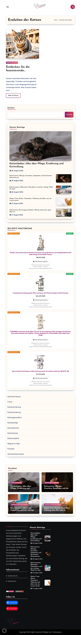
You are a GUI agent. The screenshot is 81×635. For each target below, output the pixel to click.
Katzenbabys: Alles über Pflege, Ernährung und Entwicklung (20, 488)
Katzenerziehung (14, 412)
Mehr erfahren (13, 95)
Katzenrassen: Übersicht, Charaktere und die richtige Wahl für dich (22, 510)
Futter (10, 402)
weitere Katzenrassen (16, 454)
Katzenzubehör (13, 438)
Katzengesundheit (15, 417)
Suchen (11, 108)
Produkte (11, 449)
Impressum (12, 581)
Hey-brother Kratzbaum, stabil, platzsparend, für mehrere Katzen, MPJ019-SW (40, 371)
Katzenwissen (12, 62)
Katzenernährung (14, 407)
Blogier (46, 632)
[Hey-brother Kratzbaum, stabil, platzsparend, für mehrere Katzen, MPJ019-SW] (40, 361)
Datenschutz (13, 576)
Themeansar (56, 632)
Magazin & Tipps (14, 444)
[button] (4, 630)
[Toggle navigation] (7, 7)
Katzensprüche (13, 428)
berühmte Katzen (14, 397)
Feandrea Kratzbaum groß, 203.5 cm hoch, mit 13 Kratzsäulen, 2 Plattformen (40, 293)
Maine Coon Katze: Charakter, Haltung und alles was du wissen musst (57, 510)
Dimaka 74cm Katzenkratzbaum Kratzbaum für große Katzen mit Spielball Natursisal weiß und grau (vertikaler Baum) (40, 253)
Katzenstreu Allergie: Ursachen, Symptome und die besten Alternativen (56, 488)
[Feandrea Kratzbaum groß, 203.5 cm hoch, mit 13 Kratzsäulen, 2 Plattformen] (40, 283)
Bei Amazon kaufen (41, 261)
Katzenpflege (13, 423)
